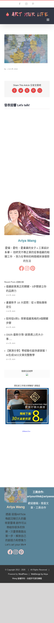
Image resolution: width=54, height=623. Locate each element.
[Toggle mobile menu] (48, 19)
